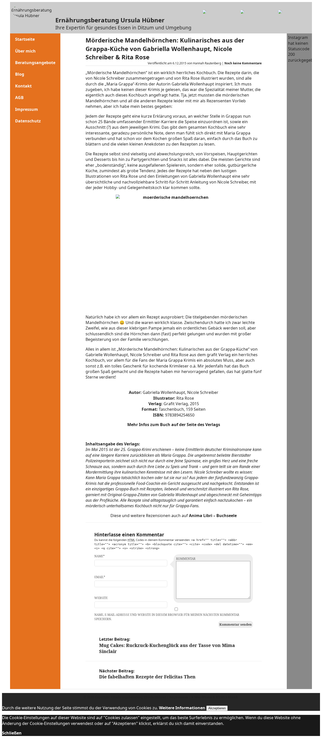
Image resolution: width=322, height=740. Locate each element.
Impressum (26, 109)
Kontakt (23, 86)
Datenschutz (28, 121)
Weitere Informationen (182, 708)
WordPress (203, 697)
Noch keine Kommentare (243, 63)
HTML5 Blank (227, 697)
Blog (19, 74)
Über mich (25, 51)
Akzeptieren (217, 708)
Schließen (12, 733)
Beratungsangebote (35, 62)
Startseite (25, 39)
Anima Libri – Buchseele (213, 515)
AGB (19, 97)
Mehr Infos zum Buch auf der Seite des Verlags (173, 424)
